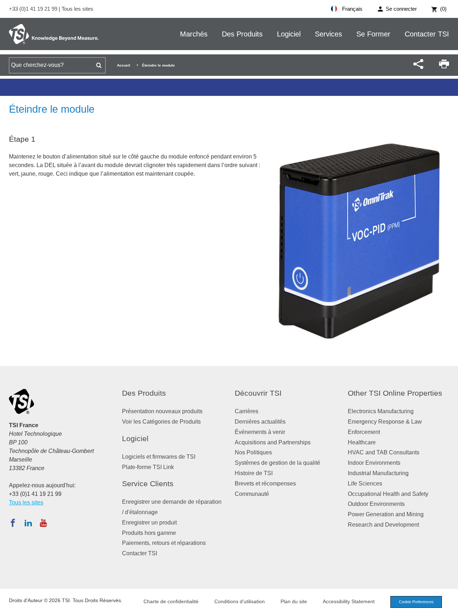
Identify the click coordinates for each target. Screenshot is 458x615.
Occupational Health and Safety (388, 494)
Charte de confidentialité (171, 601)
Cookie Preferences (416, 602)
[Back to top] (449, 606)
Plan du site (294, 601)
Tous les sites (77, 9)
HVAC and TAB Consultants (383, 452)
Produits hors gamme (149, 533)
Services (328, 34)
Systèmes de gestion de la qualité (277, 463)
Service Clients (148, 483)
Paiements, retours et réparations (164, 543)
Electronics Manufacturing (381, 411)
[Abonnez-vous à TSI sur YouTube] (43, 523)
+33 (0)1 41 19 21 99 (34, 9)
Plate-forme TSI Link (148, 467)
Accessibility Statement (349, 601)
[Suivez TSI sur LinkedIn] (28, 523)
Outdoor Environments (376, 504)
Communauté (252, 494)
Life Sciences (365, 483)
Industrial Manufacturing (378, 473)
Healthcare (362, 442)
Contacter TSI (427, 34)
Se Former (373, 34)
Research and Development (383, 525)
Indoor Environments (374, 463)
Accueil (123, 65)
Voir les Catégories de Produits (161, 422)
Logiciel (289, 34)
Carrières (246, 411)
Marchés (194, 34)
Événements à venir (260, 432)
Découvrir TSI (258, 393)
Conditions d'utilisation (239, 601)
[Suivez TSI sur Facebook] (13, 523)
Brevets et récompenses (265, 483)
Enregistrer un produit (149, 522)
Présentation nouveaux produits (162, 411)
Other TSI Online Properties (395, 393)
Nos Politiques (253, 452)
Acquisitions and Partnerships (273, 442)
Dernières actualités (260, 422)
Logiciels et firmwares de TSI (158, 457)
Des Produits (242, 34)
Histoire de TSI (254, 473)
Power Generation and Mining (386, 514)
